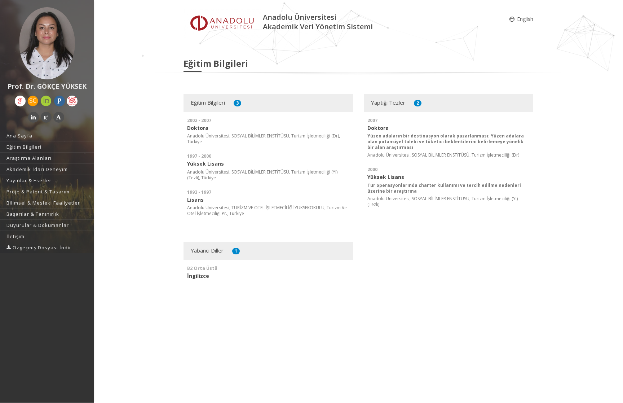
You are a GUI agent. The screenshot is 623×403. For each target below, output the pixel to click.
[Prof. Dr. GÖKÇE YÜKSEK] (47, 43)
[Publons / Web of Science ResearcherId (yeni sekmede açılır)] (59, 101)
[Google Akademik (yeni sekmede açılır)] (20, 101)
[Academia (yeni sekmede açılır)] (58, 117)
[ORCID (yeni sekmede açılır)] (46, 101)
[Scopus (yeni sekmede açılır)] (32, 101)
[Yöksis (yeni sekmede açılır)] (72, 101)
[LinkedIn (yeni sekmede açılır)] (33, 117)
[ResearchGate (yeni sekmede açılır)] (46, 117)
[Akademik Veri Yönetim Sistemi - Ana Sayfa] (223, 22)
